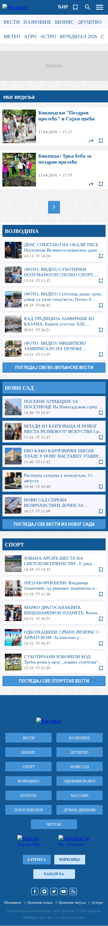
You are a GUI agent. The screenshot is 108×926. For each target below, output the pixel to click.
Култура (28, 795)
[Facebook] (34, 891)
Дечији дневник (80, 809)
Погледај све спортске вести (54, 681)
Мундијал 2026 (78, 36)
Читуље (54, 824)
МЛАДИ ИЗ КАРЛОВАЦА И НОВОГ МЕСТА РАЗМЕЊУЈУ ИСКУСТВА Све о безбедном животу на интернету (54, 431)
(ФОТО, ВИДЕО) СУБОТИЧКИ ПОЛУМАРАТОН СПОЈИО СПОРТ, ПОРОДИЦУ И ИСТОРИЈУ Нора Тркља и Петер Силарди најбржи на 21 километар (54, 275)
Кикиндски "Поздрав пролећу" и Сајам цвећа (54, 126)
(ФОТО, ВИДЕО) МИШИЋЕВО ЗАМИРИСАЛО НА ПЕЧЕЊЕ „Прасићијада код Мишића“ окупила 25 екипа (54, 348)
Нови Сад (79, 766)
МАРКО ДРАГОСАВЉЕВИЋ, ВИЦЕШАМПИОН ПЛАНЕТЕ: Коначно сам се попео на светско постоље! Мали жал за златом (54, 613)
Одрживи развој (79, 781)
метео (12, 36)
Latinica (37, 859)
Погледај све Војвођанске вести (54, 367)
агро (30, 36)
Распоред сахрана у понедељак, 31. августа (54, 481)
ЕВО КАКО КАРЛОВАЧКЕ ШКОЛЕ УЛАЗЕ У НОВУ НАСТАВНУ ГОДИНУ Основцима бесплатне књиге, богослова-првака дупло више (54, 456)
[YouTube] (63, 891)
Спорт (28, 766)
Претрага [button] (88, 7)
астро (48, 36)
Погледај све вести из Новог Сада (54, 524)
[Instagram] (44, 891)
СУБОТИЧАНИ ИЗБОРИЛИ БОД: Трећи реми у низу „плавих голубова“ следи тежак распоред (54, 662)
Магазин (79, 795)
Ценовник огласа (39, 902)
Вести (12, 22)
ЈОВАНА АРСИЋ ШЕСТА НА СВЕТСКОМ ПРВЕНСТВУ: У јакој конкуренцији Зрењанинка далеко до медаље (54, 563)
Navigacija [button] (100, 7)
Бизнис (64, 22)
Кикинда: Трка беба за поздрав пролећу (54, 169)
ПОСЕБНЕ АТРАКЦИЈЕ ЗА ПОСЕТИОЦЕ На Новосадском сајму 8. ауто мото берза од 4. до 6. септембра (54, 407)
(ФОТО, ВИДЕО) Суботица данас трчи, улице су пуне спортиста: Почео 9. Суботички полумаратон (54, 299)
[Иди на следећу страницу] (54, 207)
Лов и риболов (28, 809)
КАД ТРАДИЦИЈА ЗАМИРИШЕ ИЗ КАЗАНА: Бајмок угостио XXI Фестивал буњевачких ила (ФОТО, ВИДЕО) (54, 324)
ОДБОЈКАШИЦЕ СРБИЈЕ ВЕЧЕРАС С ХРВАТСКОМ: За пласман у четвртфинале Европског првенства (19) (54, 637)
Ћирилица (69, 859)
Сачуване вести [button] (76, 7)
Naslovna (54, 873)
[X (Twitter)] (54, 891)
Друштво (90, 22)
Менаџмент (12, 902)
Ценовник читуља (72, 902)
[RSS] (73, 891)
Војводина (29, 781)
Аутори (97, 902)
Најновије (37, 22)
